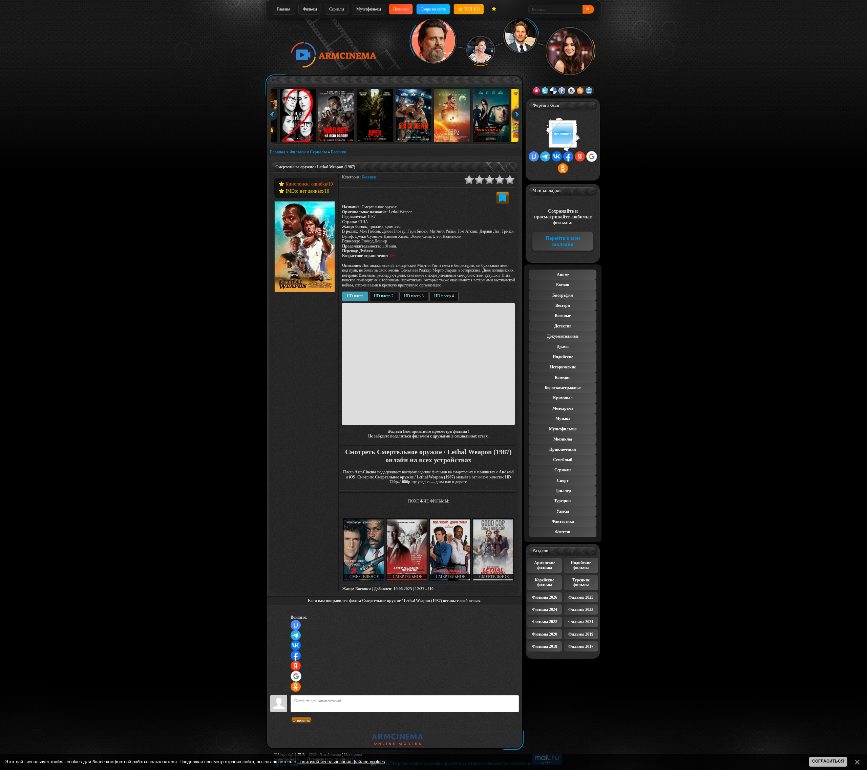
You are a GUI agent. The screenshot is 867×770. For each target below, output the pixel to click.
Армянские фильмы (544, 565)
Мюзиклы (562, 439)
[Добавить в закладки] (502, 197)
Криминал (563, 397)
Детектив (562, 326)
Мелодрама (562, 408)
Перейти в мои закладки (563, 241)
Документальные (562, 336)
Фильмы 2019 (580, 634)
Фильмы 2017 (580, 646)
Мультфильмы (368, 9)
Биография (562, 295)
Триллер (563, 490)
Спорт (563, 480)
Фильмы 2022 (544, 621)
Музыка (562, 418)
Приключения (562, 449)
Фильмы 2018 (544, 646)
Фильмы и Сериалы (308, 152)
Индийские (563, 357)
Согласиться (828, 761)
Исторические (563, 367)
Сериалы (336, 9)
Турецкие (562, 500)
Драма (563, 346)
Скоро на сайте (433, 9)
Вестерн (562, 305)
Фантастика (563, 521)
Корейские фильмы (544, 582)
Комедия (563, 377)
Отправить (301, 720)
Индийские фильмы (581, 565)
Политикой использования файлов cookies (341, 761)
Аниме (563, 274)
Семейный (562, 459)
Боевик (562, 284)
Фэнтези (562, 532)
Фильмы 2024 (544, 609)
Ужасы (562, 511)
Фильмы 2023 (580, 609)
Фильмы (310, 9)
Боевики (338, 152)
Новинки (400, 9)
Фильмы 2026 (544, 597)
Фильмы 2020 (544, 634)
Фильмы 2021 (580, 621)
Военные (563, 315)
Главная (284, 9)
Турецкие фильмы (581, 582)
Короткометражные (563, 387)
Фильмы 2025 (580, 597)
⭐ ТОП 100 (469, 9)
